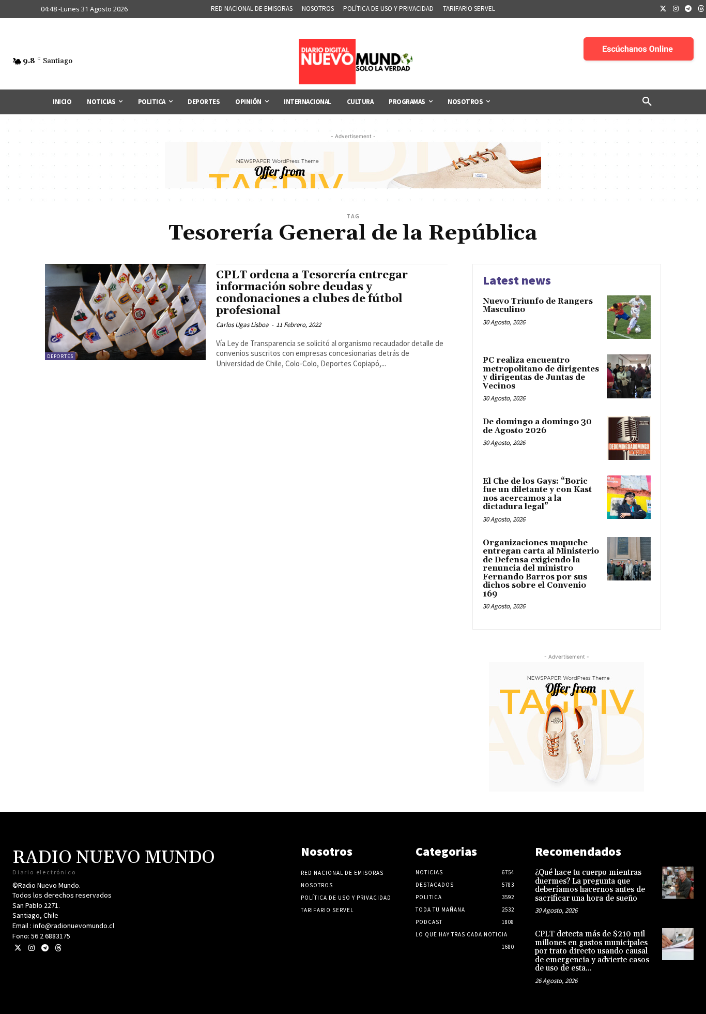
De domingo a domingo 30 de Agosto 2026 (537, 426)
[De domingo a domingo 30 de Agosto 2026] (629, 438)
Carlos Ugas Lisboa (242, 324)
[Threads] (58, 948)
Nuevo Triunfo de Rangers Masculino (538, 305)
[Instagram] (676, 9)
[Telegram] (688, 9)
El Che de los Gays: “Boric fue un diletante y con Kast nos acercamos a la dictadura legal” (537, 494)
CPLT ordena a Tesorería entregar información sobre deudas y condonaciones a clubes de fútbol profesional (312, 293)
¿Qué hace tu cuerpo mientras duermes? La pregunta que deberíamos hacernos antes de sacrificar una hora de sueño (590, 885)
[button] (647, 102)
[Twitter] (663, 9)
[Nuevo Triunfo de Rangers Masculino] (629, 317)
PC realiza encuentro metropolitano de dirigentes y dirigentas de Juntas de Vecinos (541, 373)
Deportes (60, 356)
